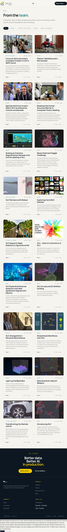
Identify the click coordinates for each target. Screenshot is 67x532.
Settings (7, 531)
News (35, 28)
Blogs (13, 28)
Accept (2, 531)
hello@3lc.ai (38, 502)
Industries (6, 508)
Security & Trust (39, 491)
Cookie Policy (6, 529)
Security (61, 516)
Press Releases (46, 28)
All (6, 28)
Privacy (48, 516)
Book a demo (61, 3)
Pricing (37, 488)
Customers (6, 505)
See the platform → (41, 471)
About (5, 502)
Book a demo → (25, 471)
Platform (37, 485)
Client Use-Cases (24, 28)
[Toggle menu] (33, 3)
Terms (54, 516)
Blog (36, 493)
